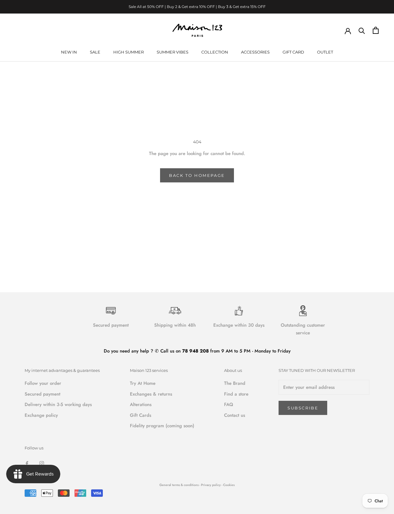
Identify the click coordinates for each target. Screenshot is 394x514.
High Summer (128, 52)
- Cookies (228, 485)
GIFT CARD (293, 52)
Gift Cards (140, 415)
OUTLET (325, 52)
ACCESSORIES (255, 52)
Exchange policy (41, 415)
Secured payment (42, 394)
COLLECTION (214, 52)
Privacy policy (211, 485)
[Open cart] (376, 30)
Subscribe (302, 407)
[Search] (362, 30)
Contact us (234, 415)
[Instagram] (41, 463)
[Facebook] (27, 463)
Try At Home (142, 383)
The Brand (234, 383)
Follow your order (43, 383)
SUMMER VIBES (172, 52)
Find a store (236, 394)
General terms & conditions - (179, 485)
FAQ (228, 404)
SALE (95, 52)
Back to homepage (197, 175)
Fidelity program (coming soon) (162, 425)
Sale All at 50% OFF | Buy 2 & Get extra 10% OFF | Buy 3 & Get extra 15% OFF (197, 6)
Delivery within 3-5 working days (58, 404)
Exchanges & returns (151, 394)
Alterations (140, 404)
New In (69, 52)
